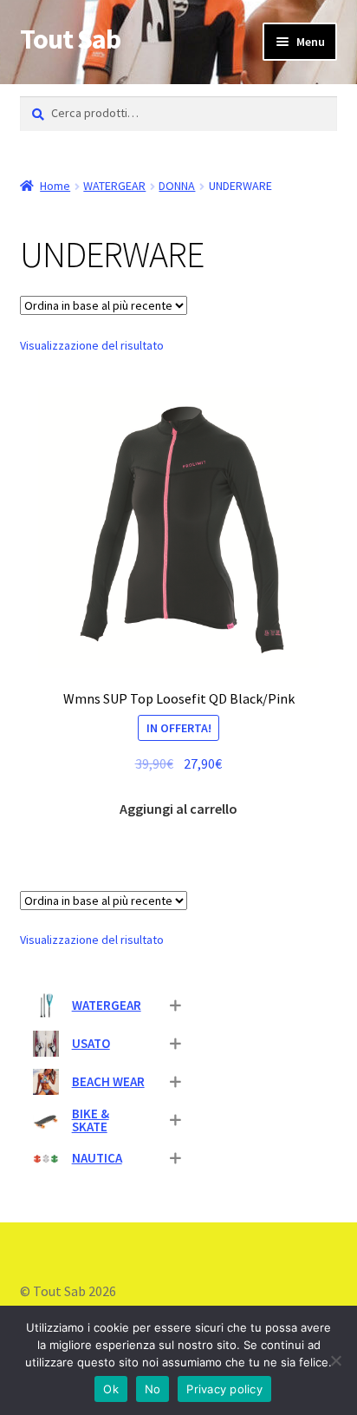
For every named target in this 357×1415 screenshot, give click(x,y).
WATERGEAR (114, 185)
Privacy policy (224, 1389)
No (153, 1389)
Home (55, 185)
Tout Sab (70, 39)
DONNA (177, 185)
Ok (111, 1389)
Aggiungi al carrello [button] (178, 808)
